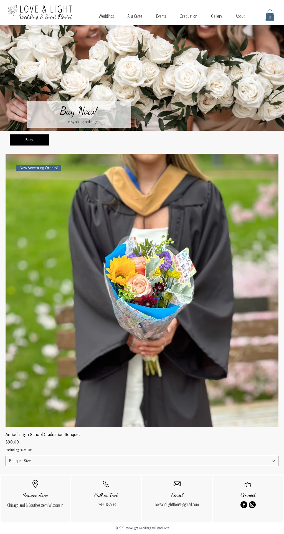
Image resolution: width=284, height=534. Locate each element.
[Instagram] (252, 504)
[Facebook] (243, 504)
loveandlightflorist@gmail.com (177, 504)
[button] (270, 15)
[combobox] (142, 461)
